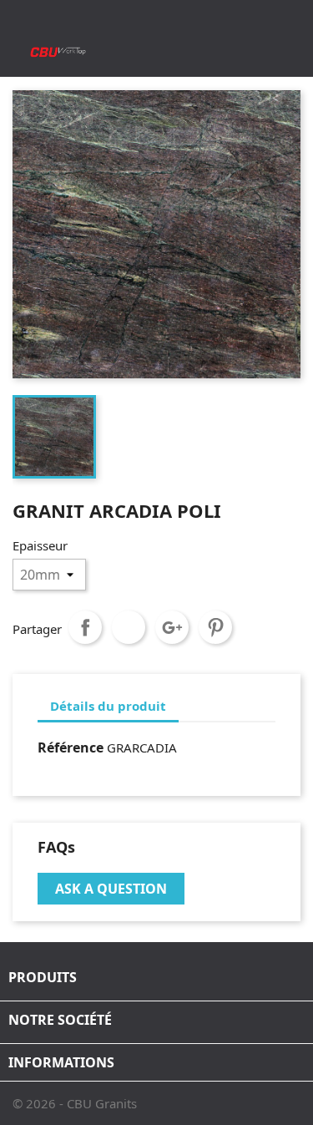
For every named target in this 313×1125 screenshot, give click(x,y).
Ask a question (111, 888)
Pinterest (215, 627)
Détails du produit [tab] (108, 705)
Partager (85, 627)
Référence (70, 747)
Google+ (172, 627)
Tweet (128, 627)
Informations (61, 1062)
